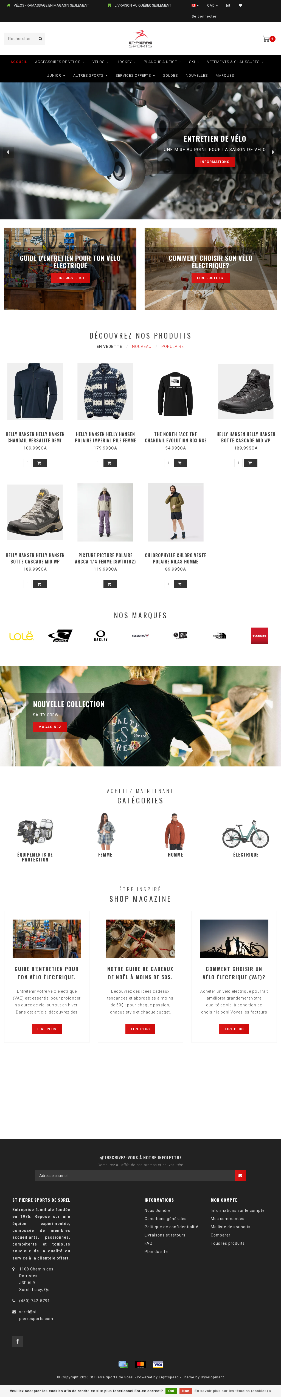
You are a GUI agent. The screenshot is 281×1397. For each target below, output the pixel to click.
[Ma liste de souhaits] (240, 5)
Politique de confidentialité (171, 1227)
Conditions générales (166, 1218)
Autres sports (88, 75)
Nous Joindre (158, 1210)
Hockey (124, 62)
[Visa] (158, 1365)
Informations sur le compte (238, 1210)
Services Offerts (133, 75)
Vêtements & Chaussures (233, 62)
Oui (171, 1391)
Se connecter (204, 16)
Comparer (221, 1235)
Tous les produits (228, 1243)
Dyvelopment (212, 1377)
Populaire (172, 346)
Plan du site (156, 1251)
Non (185, 1391)
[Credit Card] (123, 1365)
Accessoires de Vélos (57, 62)
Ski (192, 62)
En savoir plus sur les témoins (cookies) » (233, 1391)
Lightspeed (169, 1377)
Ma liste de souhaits (231, 1227)
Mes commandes (228, 1218)
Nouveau (141, 346)
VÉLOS (98, 62)
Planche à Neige (160, 62)
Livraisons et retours (165, 1235)
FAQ (149, 1243)
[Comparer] (228, 5)
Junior (54, 75)
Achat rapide (37, 432)
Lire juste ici (70, 278)
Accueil (18, 62)
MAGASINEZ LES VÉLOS (199, 162)
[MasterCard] (140, 1365)
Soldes (170, 75)
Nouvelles (197, 75)
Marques (225, 75)
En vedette (109, 346)
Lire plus (46, 1029)
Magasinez (49, 727)
